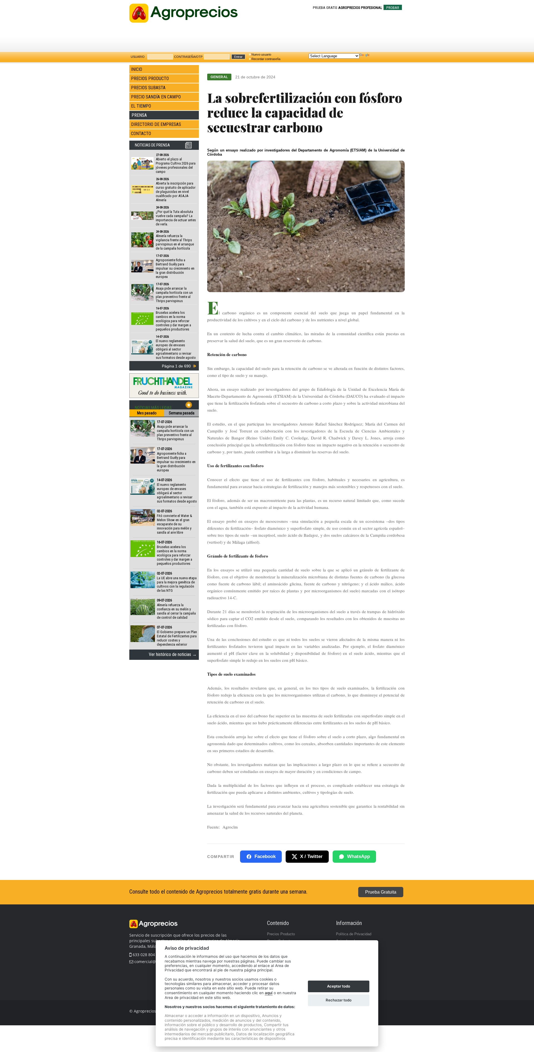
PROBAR (392, 8)
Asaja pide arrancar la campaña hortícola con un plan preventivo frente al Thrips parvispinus (174, 294)
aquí (269, 993)
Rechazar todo (339, 1000)
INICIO (136, 69)
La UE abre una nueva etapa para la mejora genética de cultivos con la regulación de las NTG (177, 584)
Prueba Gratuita (380, 892)
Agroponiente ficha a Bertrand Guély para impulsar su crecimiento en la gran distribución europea (175, 268)
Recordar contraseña (265, 59)
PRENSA (139, 115)
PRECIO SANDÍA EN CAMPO (156, 97)
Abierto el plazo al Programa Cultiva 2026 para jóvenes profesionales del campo (176, 165)
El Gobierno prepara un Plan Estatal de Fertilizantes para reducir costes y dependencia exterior (177, 638)
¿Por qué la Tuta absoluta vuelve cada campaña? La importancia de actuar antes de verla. (176, 218)
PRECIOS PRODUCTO (150, 78)
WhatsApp (358, 856)
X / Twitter (311, 856)
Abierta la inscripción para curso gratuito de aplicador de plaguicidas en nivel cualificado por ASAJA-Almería (176, 191)
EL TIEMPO (141, 106)
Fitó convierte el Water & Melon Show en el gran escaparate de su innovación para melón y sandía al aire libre (174, 524)
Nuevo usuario (261, 54)
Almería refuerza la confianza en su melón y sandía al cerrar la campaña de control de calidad (176, 611)
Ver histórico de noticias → (173, 654)
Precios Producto (281, 934)
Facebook (265, 856)
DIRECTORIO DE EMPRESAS (156, 124)
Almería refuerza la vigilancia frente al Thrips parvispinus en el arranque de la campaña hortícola (175, 242)
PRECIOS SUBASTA (148, 87)
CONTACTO (141, 133)
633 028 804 (143, 954)
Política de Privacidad (353, 934)
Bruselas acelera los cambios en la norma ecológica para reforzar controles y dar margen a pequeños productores (173, 320)
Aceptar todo (338, 986)
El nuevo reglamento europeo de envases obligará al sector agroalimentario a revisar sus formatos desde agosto (176, 349)
